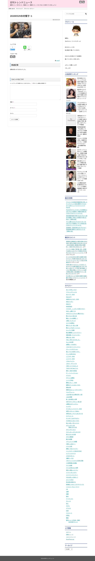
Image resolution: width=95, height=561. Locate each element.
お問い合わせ (12, 8)
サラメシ (68, 375)
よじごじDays (69, 480)
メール (12, 108)
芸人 (67, 503)
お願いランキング (71, 321)
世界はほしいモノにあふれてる (74, 413)
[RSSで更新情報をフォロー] (83, 2)
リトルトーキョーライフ (72, 487)
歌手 (67, 496)
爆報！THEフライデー (72, 449)
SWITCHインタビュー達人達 (73, 402)
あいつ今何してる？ (71, 290)
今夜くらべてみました (72, 366)
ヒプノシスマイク (71, 453)
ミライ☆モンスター (71, 472)
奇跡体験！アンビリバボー (73, 335)
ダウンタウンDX (70, 425)
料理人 (68, 515)
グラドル (68, 508)
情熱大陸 (68, 387)
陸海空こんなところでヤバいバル (75, 484)
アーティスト (69, 499)
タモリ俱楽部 (69, 437)
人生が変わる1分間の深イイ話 (74, 394)
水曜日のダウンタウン (72, 404)
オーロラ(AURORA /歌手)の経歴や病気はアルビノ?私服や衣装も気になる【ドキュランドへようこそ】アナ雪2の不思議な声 (76, 259)
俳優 (67, 494)
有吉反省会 (69, 306)
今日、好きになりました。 (73, 340)
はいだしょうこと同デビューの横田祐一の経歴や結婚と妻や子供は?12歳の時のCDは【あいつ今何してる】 (82, 154)
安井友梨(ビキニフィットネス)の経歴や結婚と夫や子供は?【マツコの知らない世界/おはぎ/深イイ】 (82, 82)
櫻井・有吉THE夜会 (71, 371)
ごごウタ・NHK (70, 356)
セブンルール (69, 416)
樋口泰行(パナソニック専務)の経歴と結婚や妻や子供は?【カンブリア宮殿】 (82, 164)
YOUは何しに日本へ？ (72, 477)
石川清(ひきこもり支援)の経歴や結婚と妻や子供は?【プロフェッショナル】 (76, 277)
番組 (67, 518)
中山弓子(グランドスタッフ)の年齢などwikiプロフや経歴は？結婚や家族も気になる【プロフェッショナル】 (76, 211)
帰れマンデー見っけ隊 (72, 325)
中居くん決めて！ (71, 444)
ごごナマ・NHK (70, 359)
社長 (67, 511)
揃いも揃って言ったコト (72, 423)
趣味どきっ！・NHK (71, 382)
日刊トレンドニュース (21, 2)
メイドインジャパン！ (72, 475)
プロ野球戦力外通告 (71, 463)
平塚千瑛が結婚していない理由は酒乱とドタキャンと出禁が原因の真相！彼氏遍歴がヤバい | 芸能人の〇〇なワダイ (76, 270)
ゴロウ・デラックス (71, 363)
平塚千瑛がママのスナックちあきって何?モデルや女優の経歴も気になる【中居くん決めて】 (76, 266)
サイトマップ (19, 8)
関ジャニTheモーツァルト (73, 328)
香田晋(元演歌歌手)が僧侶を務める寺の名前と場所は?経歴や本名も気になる (76, 242)
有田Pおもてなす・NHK (72, 299)
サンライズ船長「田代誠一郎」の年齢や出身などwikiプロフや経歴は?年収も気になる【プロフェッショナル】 (76, 251)
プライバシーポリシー (29, 8)
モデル (68, 506)
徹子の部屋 (69, 439)
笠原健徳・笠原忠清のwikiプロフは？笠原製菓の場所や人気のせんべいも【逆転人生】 (76, 229)
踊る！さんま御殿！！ (72, 318)
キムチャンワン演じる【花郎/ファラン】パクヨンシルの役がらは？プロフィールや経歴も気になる (82, 176)
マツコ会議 (69, 465)
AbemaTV (68, 297)
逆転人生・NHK (70, 337)
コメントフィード (71, 537)
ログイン (68, 532)
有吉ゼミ (68, 304)
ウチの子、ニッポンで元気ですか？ (75, 309)
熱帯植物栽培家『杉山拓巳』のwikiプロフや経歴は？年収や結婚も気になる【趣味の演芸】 (82, 131)
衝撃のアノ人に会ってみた (73, 385)
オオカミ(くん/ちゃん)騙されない (75, 313)
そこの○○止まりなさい (72, 418)
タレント (68, 501)
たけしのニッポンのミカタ (73, 432)
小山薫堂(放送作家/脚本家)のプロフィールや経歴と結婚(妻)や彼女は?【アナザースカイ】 (82, 187)
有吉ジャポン (69, 301)
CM (67, 489)
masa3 (58, 60)
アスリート (69, 513)
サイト (12, 113)
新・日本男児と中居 (71, 399)
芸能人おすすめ (73, 427)
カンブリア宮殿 (70, 330)
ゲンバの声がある (71, 354)
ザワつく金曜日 (70, 378)
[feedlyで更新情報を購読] (80, 2)
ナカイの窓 (69, 446)
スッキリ (68, 406)
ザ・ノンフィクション (72, 373)
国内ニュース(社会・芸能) (73, 520)
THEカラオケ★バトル (72, 368)
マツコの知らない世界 (72, 468)
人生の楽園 (69, 397)
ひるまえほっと (70, 456)
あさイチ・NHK (70, 294)
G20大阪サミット (73, 522)
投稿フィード (69, 534)
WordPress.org (70, 539)
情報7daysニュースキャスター (74, 390)
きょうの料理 (69, 342)
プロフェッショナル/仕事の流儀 (74, 460)
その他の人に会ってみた (72, 421)
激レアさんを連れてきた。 (73, 352)
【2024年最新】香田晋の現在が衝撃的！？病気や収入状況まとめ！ (75, 246)
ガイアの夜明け (70, 323)
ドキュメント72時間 (71, 441)
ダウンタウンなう (71, 430)
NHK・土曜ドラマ (71, 311)
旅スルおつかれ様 (71, 434)
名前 (12, 102)
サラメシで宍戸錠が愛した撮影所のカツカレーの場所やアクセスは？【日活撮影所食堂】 (82, 142)
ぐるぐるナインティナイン (73, 347)
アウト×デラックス (71, 292)
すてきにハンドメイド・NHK (74, 409)
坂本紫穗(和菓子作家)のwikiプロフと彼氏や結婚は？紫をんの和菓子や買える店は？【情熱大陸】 (76, 217)
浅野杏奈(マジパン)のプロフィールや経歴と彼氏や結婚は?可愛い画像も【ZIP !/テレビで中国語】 (82, 120)
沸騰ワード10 (69, 458)
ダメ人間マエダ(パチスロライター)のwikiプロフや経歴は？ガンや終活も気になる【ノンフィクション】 (76, 223)
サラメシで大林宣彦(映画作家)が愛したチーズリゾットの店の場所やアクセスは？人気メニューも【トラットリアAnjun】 (76, 204)
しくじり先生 (69, 380)
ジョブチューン (70, 392)
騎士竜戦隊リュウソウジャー (73, 332)
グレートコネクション (72, 349)
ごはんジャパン (70, 361)
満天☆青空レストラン (72, 470)
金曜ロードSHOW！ (71, 344)
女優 (67, 491)
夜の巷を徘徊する (71, 482)
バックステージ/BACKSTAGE (73, 451)
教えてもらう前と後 (71, 316)
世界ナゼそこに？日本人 (72, 411)
